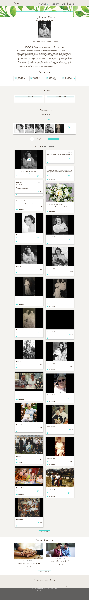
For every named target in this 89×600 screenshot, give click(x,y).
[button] (43, 4)
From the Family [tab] (49, 146)
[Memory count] (39, 119)
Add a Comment (52, 162)
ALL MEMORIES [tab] (39, 146)
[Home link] (17, 3)
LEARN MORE (28, 566)
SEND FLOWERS (52, 211)
